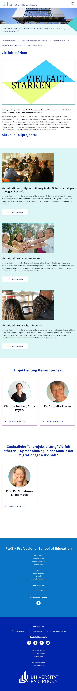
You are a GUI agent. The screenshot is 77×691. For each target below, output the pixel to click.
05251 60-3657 (38, 573)
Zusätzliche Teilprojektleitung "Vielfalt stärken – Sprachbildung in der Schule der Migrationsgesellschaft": (31, 29)
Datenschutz (37, 631)
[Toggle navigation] (65, 30)
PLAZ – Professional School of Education (23, 5)
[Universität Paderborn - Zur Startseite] (4, 4)
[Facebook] (38, 603)
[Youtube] (48, 643)
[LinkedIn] (42, 643)
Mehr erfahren (17, 212)
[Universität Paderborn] (38, 677)
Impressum (40, 590)
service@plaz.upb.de (38, 579)
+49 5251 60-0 (38, 665)
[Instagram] (29, 643)
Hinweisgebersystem (58, 631)
